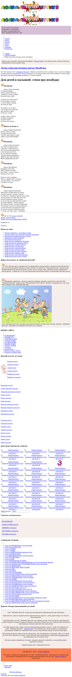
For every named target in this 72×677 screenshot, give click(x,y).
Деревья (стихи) (6, 426)
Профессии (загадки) (14, 377)
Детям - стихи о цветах (8, 217)
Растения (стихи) (6, 420)
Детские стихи (38, 61)
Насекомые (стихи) (7, 411)
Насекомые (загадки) (7, 414)
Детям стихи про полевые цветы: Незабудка (23, 68)
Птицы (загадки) (6, 398)
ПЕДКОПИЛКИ (7, 521)
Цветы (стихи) (5, 433)
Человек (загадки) (13, 364)
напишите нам (28, 628)
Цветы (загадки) (6, 436)
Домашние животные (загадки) (11, 392)
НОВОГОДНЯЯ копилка (10, 524)
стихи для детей (17, 216)
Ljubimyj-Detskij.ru (44, 651)
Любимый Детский (22, 72)
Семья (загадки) (12, 371)
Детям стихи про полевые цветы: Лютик (14, 219)
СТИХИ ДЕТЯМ (9, 55)
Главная (7, 53)
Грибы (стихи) (5, 439)
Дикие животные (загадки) (9, 388)
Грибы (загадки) (6, 442)
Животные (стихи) (7, 385)
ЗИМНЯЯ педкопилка (9, 528)
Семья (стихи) (11, 368)
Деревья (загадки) (6, 430)
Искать (3, 511)
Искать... (9, 511)
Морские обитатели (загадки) (10, 407)
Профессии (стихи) (13, 374)
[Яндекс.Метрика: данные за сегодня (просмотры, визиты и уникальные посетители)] (15, 672)
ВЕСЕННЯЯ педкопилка (10, 531)
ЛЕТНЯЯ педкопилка (9, 534)
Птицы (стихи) (5, 395)
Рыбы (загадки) (6, 401)
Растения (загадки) (7, 423)
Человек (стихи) (12, 361)
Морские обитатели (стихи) (9, 404)
